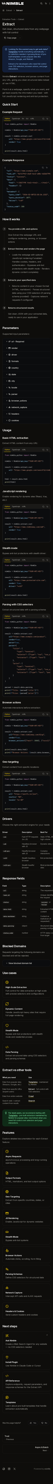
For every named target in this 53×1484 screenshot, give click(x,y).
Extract (21, 19)
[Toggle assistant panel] (46, 3)
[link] (26, 1157)
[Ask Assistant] (47, 118)
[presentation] (26, 137)
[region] (26, 850)
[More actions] (50, 3)
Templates (13, 52)
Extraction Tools (9, 19)
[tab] (7, 118)
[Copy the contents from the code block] (43, 118)
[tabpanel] (26, 137)
